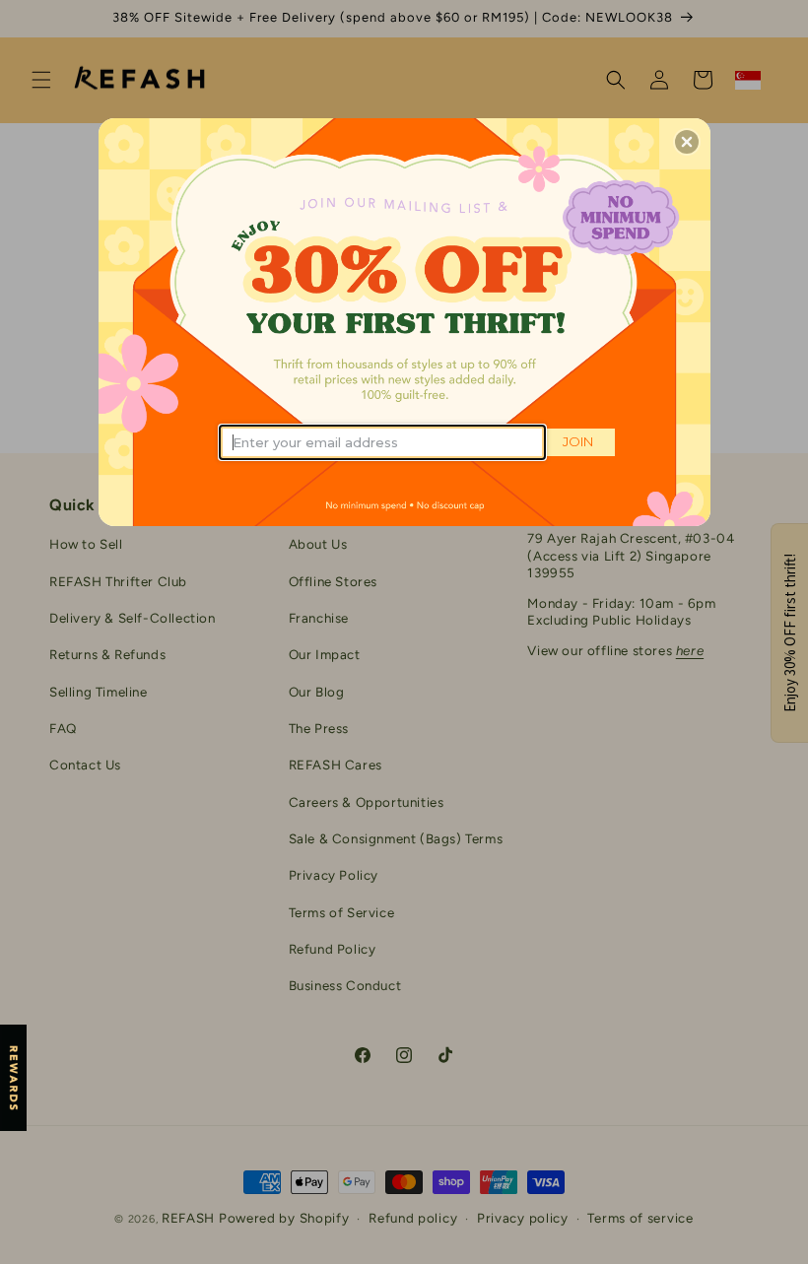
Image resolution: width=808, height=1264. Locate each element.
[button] (687, 142)
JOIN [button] (578, 441)
